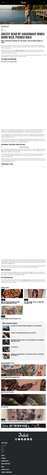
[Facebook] (16, 439)
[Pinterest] (25, 439)
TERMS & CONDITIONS (6, 472)
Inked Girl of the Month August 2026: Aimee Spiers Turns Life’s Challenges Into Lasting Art (27, 354)
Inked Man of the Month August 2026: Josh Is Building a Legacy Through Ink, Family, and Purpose (27, 340)
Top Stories (4, 445)
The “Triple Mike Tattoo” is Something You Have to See (34, 302)
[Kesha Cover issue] (23, 425)
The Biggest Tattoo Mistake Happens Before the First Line (23, 333)
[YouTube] (31, 439)
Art (2, 448)
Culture (3, 446)
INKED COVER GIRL (5, 463)
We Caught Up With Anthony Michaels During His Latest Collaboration (26, 326)
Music (2, 449)
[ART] (12, 293)
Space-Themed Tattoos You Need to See (11, 318)
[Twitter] (19, 439)
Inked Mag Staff (5, 26)
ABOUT (3, 455)
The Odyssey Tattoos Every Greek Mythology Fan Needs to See (16, 422)
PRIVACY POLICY (5, 469)
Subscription (5, 461)
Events (2, 450)
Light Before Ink (14, 347)
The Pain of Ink (4, 407)
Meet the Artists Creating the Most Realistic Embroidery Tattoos (10, 302)
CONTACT (3, 458)
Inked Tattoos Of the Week (7, 392)
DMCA (2, 466)
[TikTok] (28, 439)
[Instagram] (22, 439)
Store (2, 452)
